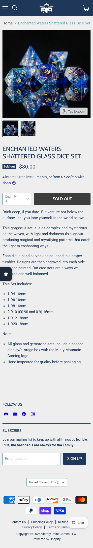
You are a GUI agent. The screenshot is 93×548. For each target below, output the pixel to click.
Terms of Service (59, 527)
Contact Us (18, 522)
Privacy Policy (32, 527)
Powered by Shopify (47, 539)
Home (7, 23)
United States (44, 482)
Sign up (74, 458)
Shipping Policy (42, 522)
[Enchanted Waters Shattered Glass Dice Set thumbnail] (11, 129)
